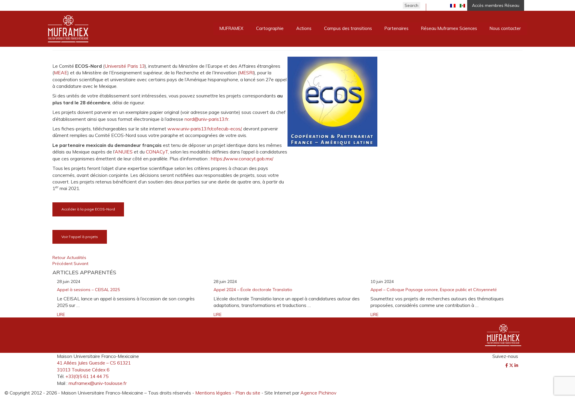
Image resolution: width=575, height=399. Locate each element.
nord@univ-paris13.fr (206, 119)
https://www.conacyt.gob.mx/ (242, 159)
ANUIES (124, 152)
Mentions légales (213, 393)
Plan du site (247, 393)
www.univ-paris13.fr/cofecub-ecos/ (204, 129)
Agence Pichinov (318, 393)
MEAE (60, 73)
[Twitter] (512, 365)
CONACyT (157, 152)
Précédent (63, 263)
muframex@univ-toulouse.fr (98, 383)
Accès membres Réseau (495, 5)
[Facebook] (507, 365)
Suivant (81, 263)
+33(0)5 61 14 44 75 (87, 376)
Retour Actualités (69, 257)
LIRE (61, 314)
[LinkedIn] (516, 365)
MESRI (246, 73)
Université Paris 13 (125, 66)
